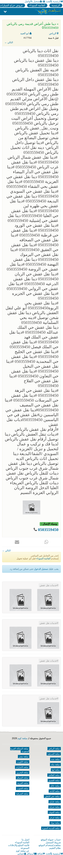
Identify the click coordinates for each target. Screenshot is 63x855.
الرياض (53, 33)
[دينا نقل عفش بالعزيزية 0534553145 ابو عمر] (48, 713)
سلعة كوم (22, 738)
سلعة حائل (55, 786)
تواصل (28, 1)
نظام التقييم (55, 848)
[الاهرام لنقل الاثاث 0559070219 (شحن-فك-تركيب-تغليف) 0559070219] (21, 600)
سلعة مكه (55, 764)
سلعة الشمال (22, 778)
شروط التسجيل (53, 842)
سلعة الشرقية (22, 793)
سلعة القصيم (54, 780)
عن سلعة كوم (22, 851)
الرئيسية (57, 1)
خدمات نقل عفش (48, 585)
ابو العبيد (25, 33)
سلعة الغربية (22, 783)
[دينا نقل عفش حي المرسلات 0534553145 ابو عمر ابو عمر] (48, 675)
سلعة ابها (56, 770)
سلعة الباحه (55, 791)
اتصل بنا (25, 839)
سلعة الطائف (54, 775)
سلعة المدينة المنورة (51, 828)
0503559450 (48, 529)
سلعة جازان (55, 801)
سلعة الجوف (54, 812)
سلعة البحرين (22, 772)
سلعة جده (55, 759)
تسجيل (36, 1)
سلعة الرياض (54, 748)
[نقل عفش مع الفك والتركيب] (48, 637)
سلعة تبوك (55, 823)
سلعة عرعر (55, 817)
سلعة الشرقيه (54, 754)
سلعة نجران (54, 807)
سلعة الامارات (22, 767)
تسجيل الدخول (41, 569)
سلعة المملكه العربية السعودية (19, 749)
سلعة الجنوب (22, 788)
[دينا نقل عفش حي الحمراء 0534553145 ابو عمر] (21, 675)
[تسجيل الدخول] (44, 1)
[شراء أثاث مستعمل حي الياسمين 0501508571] (48, 600)
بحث (48, 1)
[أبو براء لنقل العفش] (21, 637)
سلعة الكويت (22, 762)
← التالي (9, 42)
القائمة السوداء (37, 5)
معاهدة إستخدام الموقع (50, 845)
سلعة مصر (23, 756)
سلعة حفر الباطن (52, 796)
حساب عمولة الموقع (51, 839)
